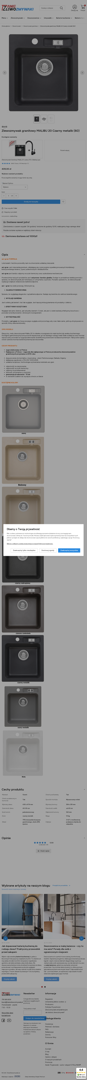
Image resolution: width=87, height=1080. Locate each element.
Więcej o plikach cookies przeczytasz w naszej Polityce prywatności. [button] (30, 544)
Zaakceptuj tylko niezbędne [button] (24, 550)
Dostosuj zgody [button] (48, 550)
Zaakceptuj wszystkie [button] (69, 550)
